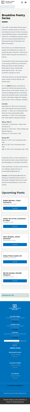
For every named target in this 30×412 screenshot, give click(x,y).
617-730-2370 (15, 321)
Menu (25, 2)
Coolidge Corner (15, 363)
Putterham (15, 373)
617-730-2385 (15, 337)
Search (22, 2)
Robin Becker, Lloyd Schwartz (11, 201)
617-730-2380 (15, 329)
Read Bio (15, 208)
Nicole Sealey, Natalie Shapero (12, 274)
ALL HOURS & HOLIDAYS (14, 385)
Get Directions (15, 319)
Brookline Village (15, 352)
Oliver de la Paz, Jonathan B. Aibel (14, 219)
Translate (16, 343)
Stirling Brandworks (18, 402)
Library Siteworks (20, 399)
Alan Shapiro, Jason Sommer (11, 238)
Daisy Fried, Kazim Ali (12, 256)
